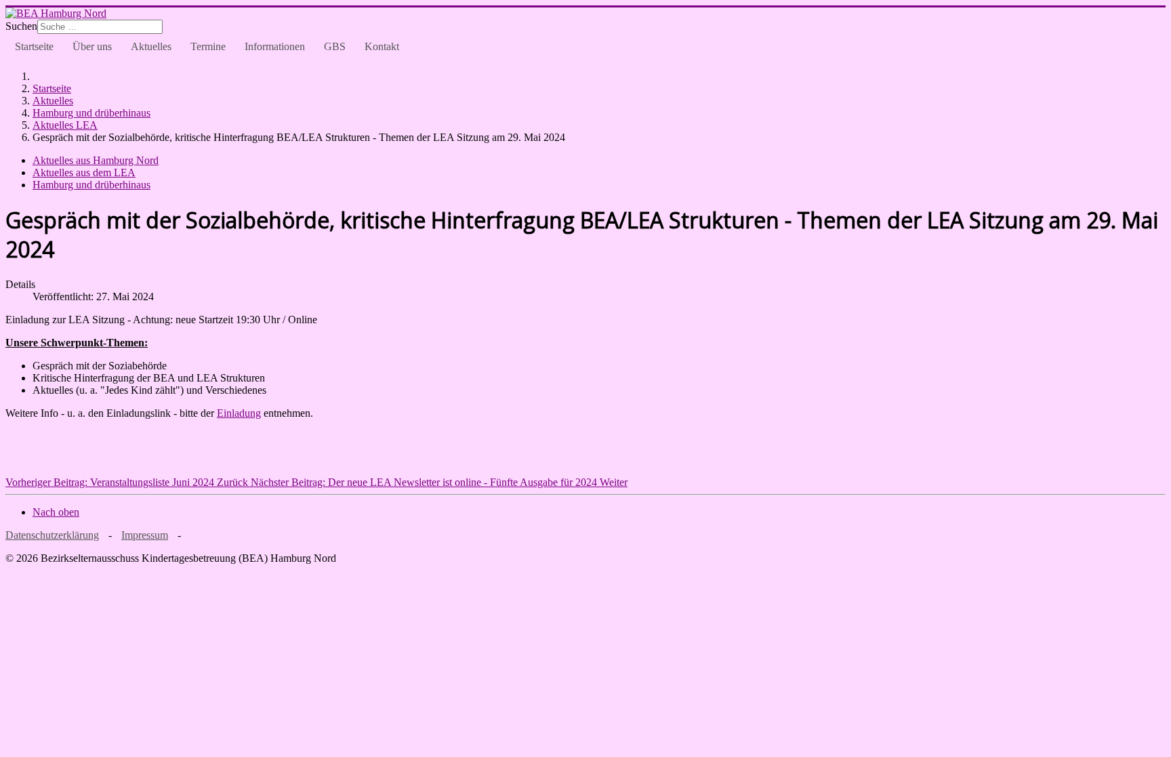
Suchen (21, 26)
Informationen (275, 46)
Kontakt (382, 46)
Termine (208, 46)
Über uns (92, 46)
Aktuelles (151, 46)
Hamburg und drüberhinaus (91, 184)
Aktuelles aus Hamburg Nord (96, 160)
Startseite (34, 46)
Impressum (144, 535)
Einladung (239, 413)
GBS (335, 46)
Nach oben (56, 512)
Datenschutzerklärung (52, 535)
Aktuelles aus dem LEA (84, 172)
